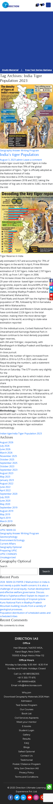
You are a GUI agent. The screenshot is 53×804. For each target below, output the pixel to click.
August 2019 (6, 511)
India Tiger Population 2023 (27, 433)
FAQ (26, 743)
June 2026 (5, 449)
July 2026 (4, 445)
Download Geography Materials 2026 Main (26, 696)
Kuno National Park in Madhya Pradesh (21, 602)
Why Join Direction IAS (26, 768)
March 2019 (6, 521)
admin (19, 159)
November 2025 (8, 456)
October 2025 (7, 459)
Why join (26, 692)
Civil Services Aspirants (26, 717)
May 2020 (5, 504)
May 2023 (5, 476)
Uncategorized (8, 557)
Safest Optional (26, 751)
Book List (27, 713)
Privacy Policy (26, 772)
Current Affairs (8, 543)
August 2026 (6, 442)
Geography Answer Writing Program (19, 150)
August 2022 (6, 483)
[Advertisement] (26, 38)
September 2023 (8, 469)
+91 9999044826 (26, 681)
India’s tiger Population (19, 154)
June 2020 (5, 500)
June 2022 (5, 487)
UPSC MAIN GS (8, 530)
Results (26, 738)
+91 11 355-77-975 (26, 677)
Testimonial (26, 760)
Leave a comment (32, 159)
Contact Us (26, 755)
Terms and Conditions (26, 776)
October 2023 (7, 466)
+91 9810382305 (30, 673)
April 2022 (5, 490)
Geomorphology (8, 536)
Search (3, 566)
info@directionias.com (30, 685)
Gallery (26, 734)
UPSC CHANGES (8, 554)
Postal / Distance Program (27, 764)
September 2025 (8, 463)
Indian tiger (6, 433)
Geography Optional (11, 547)
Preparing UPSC (8, 550)
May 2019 (5, 514)
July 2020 (4, 497)
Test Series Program (26, 705)
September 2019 (8, 507)
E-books (26, 726)
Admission (26, 701)
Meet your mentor (26, 722)
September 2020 (8, 493)
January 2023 (7, 480)
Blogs (26, 747)
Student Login (26, 730)
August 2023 (6, 473)
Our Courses (26, 709)
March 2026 (6, 452)
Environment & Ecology (12, 540)
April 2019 (5, 517)
